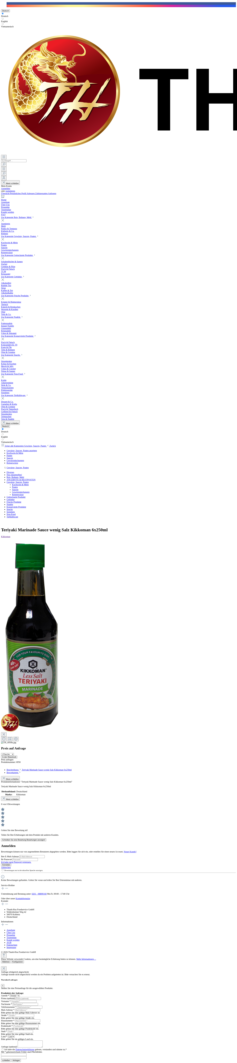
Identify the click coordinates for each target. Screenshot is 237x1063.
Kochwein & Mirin (20, 484)
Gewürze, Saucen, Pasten (18, 482)
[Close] (4, 734)
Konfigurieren (17, 962)
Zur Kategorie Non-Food (12, 374)
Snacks (10, 509)
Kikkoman (5, 536)
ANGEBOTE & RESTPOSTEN (21, 480)
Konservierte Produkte (16, 507)
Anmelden (5, 188)
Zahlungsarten (41, 193)
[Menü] (4, 157)
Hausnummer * (7, 1020)
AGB (9, 942)
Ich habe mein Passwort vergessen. (16, 862)
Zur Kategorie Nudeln (11, 317)
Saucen (15, 489)
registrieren (10, 191)
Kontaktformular (23, 898)
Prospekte (11, 935)
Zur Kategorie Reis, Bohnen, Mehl (16, 217)
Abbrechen (6, 867)
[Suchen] (4, 164)
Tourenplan (11, 937)
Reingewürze (18, 494)
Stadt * (4, 1031)
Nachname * (6, 1004)
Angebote (11, 930)
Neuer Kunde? (130, 852)
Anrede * (5, 995)
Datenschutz (12, 945)
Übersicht (5, 193)
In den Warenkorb (9, 757)
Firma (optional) (8, 998)
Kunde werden (13, 940)
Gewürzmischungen (20, 492)
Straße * (4, 1015)
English (4, 21)
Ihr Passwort (6, 859)
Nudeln (10, 504)
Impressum (11, 947)
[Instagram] (7, 6)
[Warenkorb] (2, 197)
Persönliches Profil (18, 193)
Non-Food (11, 514)
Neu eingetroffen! (14, 475)
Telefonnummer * (8, 1007)
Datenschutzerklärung (24, 1049)
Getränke (11, 499)
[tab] (39, 770)
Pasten (15, 487)
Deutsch (4, 16)
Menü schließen (12, 183)
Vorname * (6, 1001)
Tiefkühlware (12, 517)
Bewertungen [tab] (13, 772)
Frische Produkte (14, 502)
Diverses (10, 472)
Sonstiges (11, 512)
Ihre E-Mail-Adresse (10, 856)
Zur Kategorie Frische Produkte (15, 295)
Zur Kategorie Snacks (11, 355)
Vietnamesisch (7, 26)
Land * (4, 1036)
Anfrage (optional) (9, 1047)
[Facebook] (7, 3)
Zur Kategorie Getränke (11, 277)
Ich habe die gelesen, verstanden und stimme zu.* (35, 1049)
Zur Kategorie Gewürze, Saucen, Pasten (18, 236)
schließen (6, 1060)
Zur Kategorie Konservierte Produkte (17, 336)
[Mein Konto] (4, 178)
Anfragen (52, 193)
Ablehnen (6, 962)
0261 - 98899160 (39, 894)
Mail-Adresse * (7, 1010)
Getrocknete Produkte (16, 497)
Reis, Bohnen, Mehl (15, 477)
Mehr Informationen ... (86, 959)
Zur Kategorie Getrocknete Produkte (17, 255)
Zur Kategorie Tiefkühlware (13, 395)
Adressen (31, 193)
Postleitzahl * (7, 1026)
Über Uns (11, 932)
